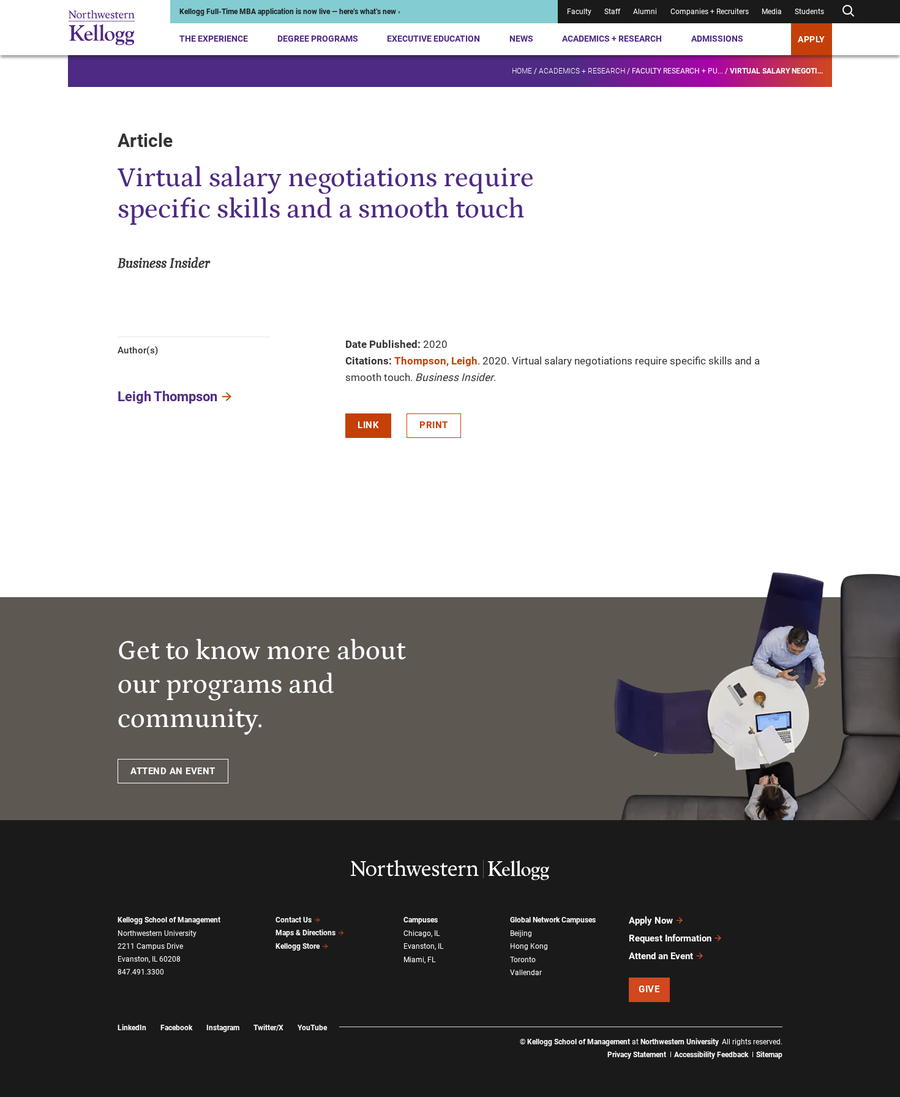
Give (649, 989)
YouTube (312, 1027)
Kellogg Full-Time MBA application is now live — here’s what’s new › (289, 11)
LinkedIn (132, 1027)
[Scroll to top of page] (798, 1033)
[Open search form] (848, 11)
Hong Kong (529, 946)
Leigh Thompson (167, 396)
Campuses (420, 920)
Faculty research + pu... (677, 71)
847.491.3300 (141, 972)
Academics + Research (612, 38)
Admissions (717, 38)
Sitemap (769, 1054)
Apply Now (651, 920)
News (521, 38)
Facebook (176, 1027)
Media (772, 11)
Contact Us (294, 920)
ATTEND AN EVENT (173, 771)
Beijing (521, 933)
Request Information (670, 938)
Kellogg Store (298, 946)
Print (433, 425)
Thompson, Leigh (436, 361)
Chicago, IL (421, 933)
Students (809, 11)
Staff (612, 11)
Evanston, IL (423, 946)
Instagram (222, 1027)
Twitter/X (268, 1027)
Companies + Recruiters (709, 11)
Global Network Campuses (553, 920)
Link (368, 425)
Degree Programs (317, 38)
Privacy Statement (636, 1054)
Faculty (579, 11)
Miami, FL (419, 960)
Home (522, 71)
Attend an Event (661, 956)
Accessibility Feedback (711, 1054)
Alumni (645, 11)
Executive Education (433, 38)
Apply (811, 39)
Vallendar (526, 972)
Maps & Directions (306, 933)
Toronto (523, 960)
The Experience (213, 38)
